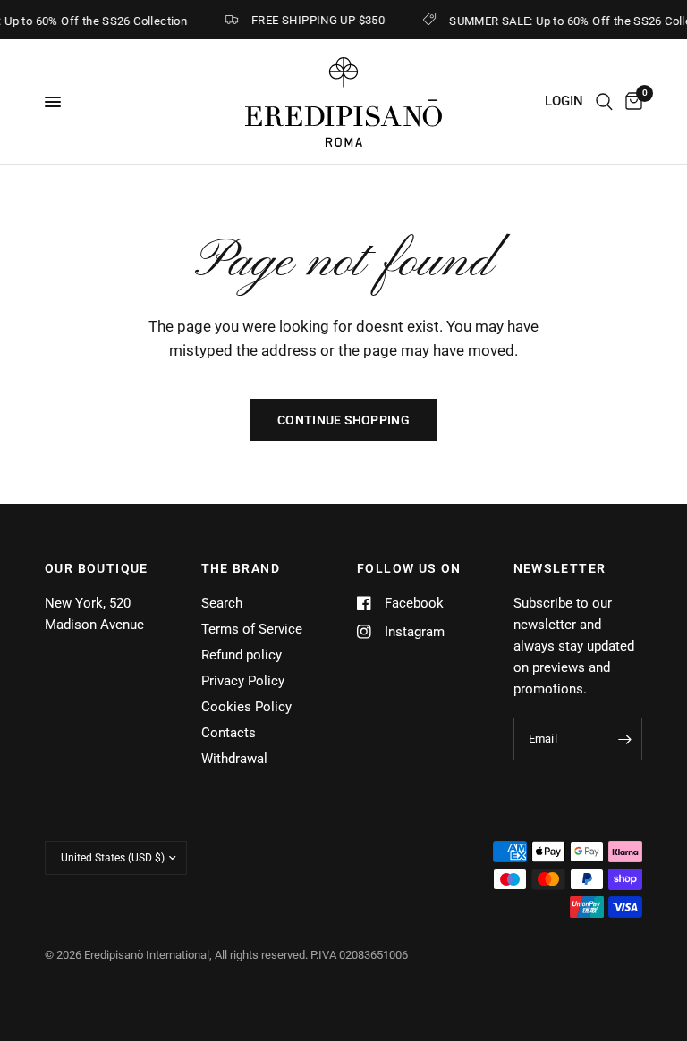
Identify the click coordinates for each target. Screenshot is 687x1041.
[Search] (604, 101)
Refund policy (241, 655)
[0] (630, 101)
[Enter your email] (624, 739)
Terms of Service (251, 629)
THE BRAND (241, 568)
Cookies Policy (246, 707)
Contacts (228, 733)
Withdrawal (234, 759)
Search (221, 603)
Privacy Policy (242, 681)
